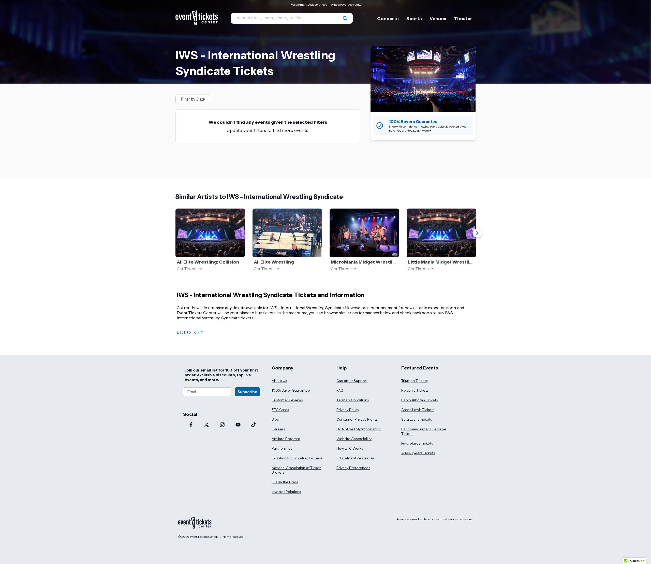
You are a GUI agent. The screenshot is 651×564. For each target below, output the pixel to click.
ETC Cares (280, 409)
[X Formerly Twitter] (207, 425)
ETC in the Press (285, 482)
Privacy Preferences (353, 467)
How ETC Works (349, 448)
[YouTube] (238, 425)
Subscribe (247, 391)
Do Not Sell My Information (358, 429)
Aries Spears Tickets (418, 453)
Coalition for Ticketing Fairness (297, 458)
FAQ (339, 390)
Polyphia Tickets (414, 390)
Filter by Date (193, 99)
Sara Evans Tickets (416, 419)
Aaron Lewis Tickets (417, 409)
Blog (275, 419)
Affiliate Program (286, 438)
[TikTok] (253, 425)
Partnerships (282, 448)
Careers (278, 429)
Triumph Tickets (414, 380)
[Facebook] (191, 425)
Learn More (421, 130)
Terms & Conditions (352, 400)
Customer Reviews (287, 400)
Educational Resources (355, 458)
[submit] (345, 18)
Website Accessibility (354, 438)
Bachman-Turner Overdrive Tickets (423, 431)
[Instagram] (222, 425)
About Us (279, 380)
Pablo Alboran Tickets (419, 400)
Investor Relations (286, 491)
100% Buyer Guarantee (291, 390)
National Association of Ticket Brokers (296, 470)
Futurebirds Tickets (417, 443)
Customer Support (351, 380)
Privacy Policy (347, 409)
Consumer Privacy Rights (356, 419)
